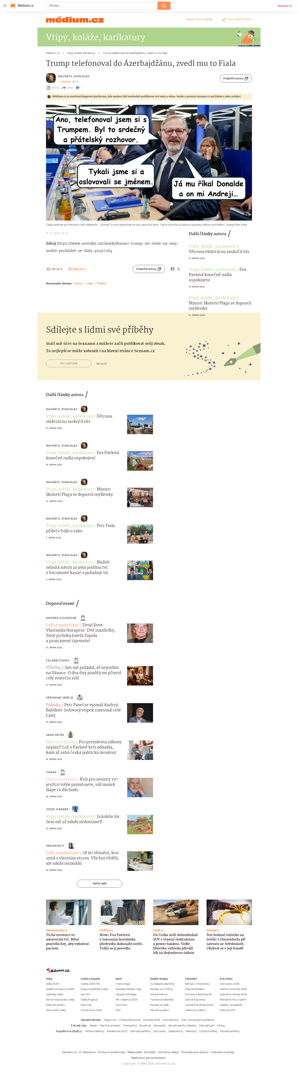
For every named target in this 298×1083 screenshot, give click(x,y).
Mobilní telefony (94, 1031)
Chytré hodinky (208, 1031)
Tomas (51, 772)
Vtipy (90, 283)
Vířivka (221, 1025)
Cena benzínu (170, 1019)
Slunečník (145, 1025)
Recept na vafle (159, 1004)
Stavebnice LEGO (117, 1031)
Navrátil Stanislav (74, 76)
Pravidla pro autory (195, 1052)
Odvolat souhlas (222, 1052)
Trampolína (130, 1025)
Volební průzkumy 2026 (60, 989)
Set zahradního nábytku (182, 1025)
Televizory (191, 1031)
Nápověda (135, 1052)
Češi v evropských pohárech (198, 1019)
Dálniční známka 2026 (233, 989)
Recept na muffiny (161, 989)
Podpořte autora (233, 78)
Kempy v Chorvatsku (197, 983)
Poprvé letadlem (195, 989)
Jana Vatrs (55, 734)
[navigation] (5, 5)
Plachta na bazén (110, 1025)
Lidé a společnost (62, 625)
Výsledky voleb (54, 994)
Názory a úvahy (60, 742)
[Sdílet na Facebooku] (172, 269)
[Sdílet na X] (179, 269)
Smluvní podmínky (111, 1052)
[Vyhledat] (164, 6)
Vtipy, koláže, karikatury (212, 246)
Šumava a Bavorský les (198, 994)
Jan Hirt (85, 994)
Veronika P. (55, 845)
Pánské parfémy (230, 1031)
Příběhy (53, 668)
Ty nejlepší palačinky (162, 983)
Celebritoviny (58, 660)
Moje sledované (200, 19)
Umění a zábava (61, 779)
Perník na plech (159, 1010)
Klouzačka (159, 1025)
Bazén (93, 1025)
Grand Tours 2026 (91, 1010)
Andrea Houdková (61, 617)
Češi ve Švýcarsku (195, 999)
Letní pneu (159, 1031)
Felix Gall (86, 1004)
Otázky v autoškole (231, 1004)
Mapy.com (110, 1019)
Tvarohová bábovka (161, 999)
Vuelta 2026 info (90, 983)
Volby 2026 (52, 983)
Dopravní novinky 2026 (233, 994)
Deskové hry (175, 1031)
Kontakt (149, 1052)
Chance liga (123, 983)
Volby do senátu (55, 1004)
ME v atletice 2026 (126, 999)
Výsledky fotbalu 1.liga (128, 989)
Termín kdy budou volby (60, 999)
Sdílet (69, 87)
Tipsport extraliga (126, 994)
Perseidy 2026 (151, 1019)
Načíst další (99, 883)
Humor (78, 283)
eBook (55, 87)
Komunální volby (56, 1010)
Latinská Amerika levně (199, 1004)
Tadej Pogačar (89, 999)
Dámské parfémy (140, 1031)
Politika (101, 283)
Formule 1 (121, 1004)
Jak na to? (101, 363)
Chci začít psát (239, 19)
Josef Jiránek (57, 809)
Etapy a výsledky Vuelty (94, 989)
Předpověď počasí (130, 1019)
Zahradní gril (206, 1025)
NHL (118, 1010)
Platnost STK (227, 1010)
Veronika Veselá (59, 697)
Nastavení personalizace (148, 1058)
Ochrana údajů (168, 1052)
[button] (149, 163)
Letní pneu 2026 (229, 983)
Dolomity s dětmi (195, 1010)
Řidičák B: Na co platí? (233, 999)
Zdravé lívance (158, 994)
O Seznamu (87, 1052)
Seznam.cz (285, 5)
